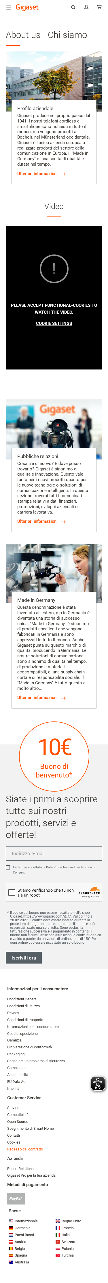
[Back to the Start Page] (27, 7)
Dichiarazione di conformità (29, 1047)
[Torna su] (101, 1261)
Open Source (17, 1121)
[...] (99, 8)
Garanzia (14, 1040)
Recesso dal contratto (25, 1149)
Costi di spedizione (22, 1033)
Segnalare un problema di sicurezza (36, 1061)
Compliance (16, 1068)
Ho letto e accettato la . (54, 869)
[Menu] (9, 7)
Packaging (15, 1054)
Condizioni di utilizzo (23, 1006)
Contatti (13, 1135)
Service (13, 1108)
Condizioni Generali (22, 999)
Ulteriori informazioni (37, 173)
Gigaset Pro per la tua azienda (31, 1175)
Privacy (13, 1013)
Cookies (13, 1142)
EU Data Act (16, 1081)
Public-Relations (20, 1169)
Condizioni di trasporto (25, 1020)
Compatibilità (18, 1114)
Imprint (13, 1088)
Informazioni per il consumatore (33, 1027)
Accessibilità (17, 1075)
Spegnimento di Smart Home (30, 1128)
